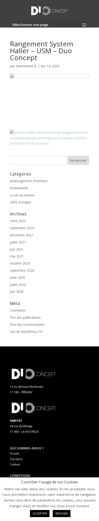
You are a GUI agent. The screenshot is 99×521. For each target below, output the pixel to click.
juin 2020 (16, 291)
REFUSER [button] (61, 513)
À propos (16, 459)
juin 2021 (16, 249)
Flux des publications (25, 317)
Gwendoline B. (26, 66)
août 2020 (17, 277)
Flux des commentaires (27, 324)
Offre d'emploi (20, 202)
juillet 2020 (18, 284)
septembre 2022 (22, 228)
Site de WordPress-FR (26, 331)
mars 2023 (18, 221)
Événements (19, 188)
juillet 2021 (18, 242)
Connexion (18, 310)
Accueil (14, 453)
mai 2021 (17, 256)
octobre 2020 (20, 263)
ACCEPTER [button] (40, 513)
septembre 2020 (22, 270)
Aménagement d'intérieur (29, 181)
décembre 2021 (21, 235)
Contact (15, 464)
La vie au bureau (22, 195)
